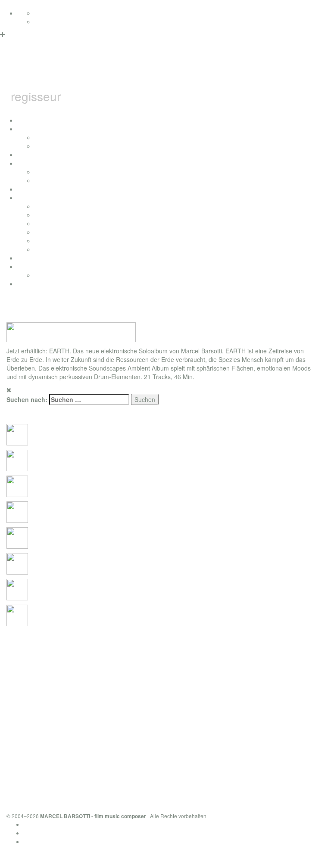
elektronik (47, 223)
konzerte (46, 137)
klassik (43, 249)
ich (21, 128)
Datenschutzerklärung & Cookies (68, 824)
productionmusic (39, 257)
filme (23, 163)
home (25, 120)
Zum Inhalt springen (27, 4)
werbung (46, 232)
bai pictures (33, 189)
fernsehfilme (51, 171)
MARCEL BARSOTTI (136, 70)
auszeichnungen (39, 154)
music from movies (60, 214)
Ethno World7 (53, 275)
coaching (29, 283)
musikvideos (51, 180)
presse (43, 146)
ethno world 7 (35, 266)
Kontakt (34, 841)
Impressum (39, 832)
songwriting (50, 240)
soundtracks (33, 197)
